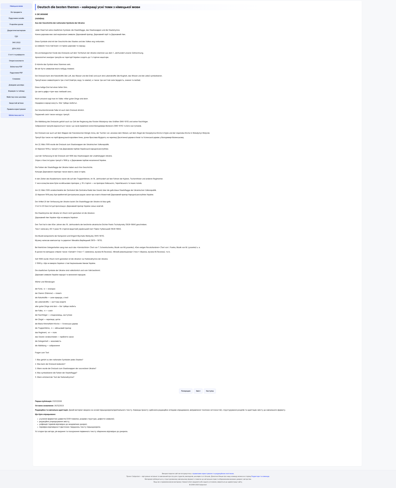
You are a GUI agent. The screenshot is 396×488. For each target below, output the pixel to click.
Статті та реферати (16, 55)
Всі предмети (16, 12)
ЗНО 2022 (16, 42)
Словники (16, 79)
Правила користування (16, 109)
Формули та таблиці (16, 91)
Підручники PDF (16, 73)
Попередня (185, 391)
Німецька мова (16, 6)
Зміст (198, 391)
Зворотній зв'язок (16, 103)
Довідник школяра (16, 85)
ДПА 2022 (16, 49)
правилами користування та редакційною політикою (213, 473)
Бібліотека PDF (16, 67)
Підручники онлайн (16, 18)
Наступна (210, 391)
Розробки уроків (16, 24)
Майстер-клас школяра (16, 97)
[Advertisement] (16, 149)
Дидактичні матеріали (16, 30)
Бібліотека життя (16, 115)
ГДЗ (16, 36)
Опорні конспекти (16, 61)
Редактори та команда (260, 476)
